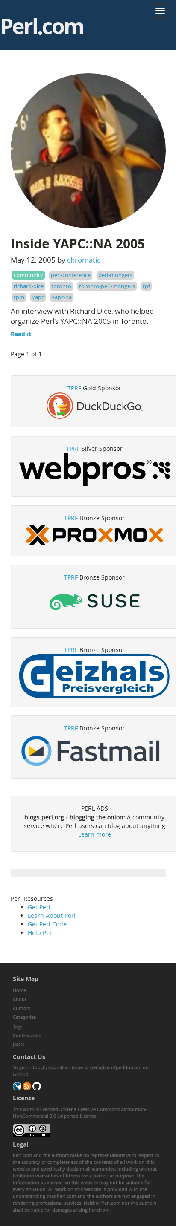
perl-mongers (115, 275)
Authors (21, 1008)
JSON (18, 1044)
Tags (17, 1026)
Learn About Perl (52, 916)
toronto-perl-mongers (107, 286)
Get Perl (39, 907)
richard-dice (29, 286)
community (28, 275)
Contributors (27, 1035)
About (19, 999)
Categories (24, 1017)
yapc (38, 297)
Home (19, 990)
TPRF (74, 388)
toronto (61, 286)
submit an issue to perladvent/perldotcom (94, 1067)
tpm (19, 297)
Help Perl (41, 933)
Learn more (94, 834)
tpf (146, 286)
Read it (21, 334)
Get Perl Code (47, 924)
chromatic (83, 260)
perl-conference (71, 275)
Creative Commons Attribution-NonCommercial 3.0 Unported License (80, 1112)
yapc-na (62, 297)
